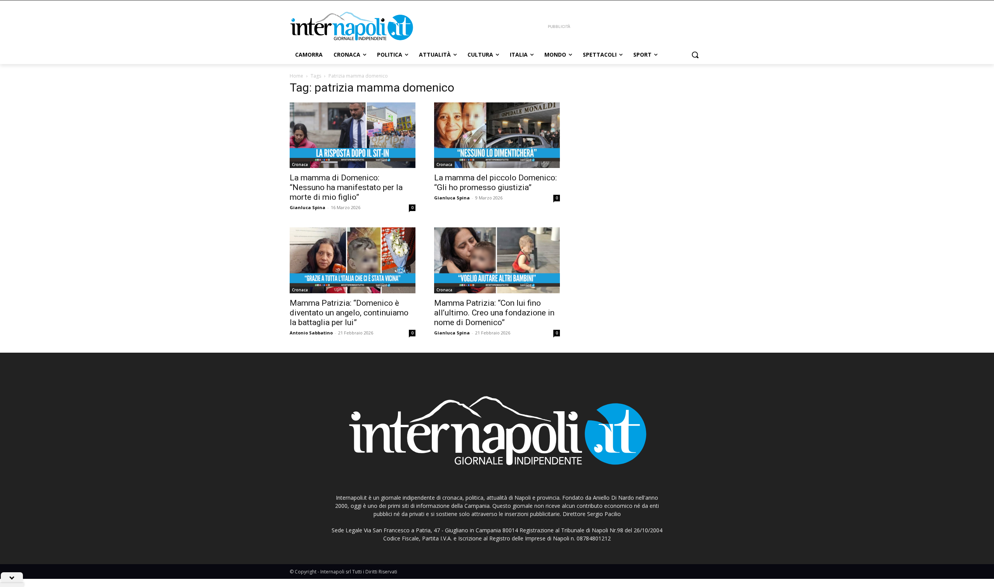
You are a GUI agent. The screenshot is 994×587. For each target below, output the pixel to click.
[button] (695, 54)
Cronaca (300, 164)
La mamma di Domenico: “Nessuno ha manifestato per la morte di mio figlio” (346, 187)
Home (296, 76)
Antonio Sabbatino (311, 333)
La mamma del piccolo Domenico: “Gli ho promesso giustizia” (495, 182)
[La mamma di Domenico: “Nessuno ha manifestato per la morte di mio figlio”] (352, 135)
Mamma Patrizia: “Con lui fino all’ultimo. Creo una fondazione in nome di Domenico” (494, 312)
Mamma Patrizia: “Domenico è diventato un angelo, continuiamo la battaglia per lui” (349, 312)
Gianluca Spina (307, 207)
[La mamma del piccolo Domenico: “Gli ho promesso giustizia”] (497, 135)
